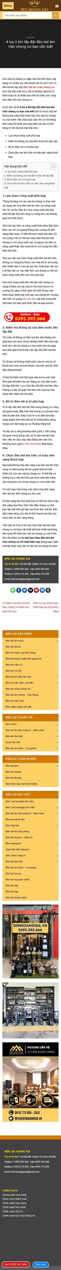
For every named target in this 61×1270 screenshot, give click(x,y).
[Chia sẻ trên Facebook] (18, 590)
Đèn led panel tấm (15, 819)
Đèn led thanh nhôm (16, 897)
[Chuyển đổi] (57, 640)
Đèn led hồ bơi (13, 646)
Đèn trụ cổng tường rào (18, 688)
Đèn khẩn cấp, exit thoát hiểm (21, 783)
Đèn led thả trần (14, 736)
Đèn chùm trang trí (16, 855)
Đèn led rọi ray (13, 873)
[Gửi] (55, 15)
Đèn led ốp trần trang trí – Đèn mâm (25, 730)
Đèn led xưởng (13, 771)
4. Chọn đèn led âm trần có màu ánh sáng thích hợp (29, 185)
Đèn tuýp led (12, 825)
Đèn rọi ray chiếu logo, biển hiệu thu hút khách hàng (46, 607)
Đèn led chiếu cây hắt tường (20, 652)
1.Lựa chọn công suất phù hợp (20, 171)
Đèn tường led (13, 843)
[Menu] (8, 5)
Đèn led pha (12, 765)
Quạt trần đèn (13, 742)
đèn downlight (33, 443)
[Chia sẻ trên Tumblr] (48, 590)
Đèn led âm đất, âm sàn (18, 676)
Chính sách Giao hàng (14, 1203)
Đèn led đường (13, 777)
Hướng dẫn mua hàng (14, 1194)
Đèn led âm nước (15, 640)
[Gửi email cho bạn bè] (30, 590)
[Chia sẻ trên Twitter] (24, 590)
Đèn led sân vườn (15, 700)
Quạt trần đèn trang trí (17, 849)
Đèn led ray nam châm (18, 879)
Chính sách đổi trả (12, 1211)
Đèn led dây (12, 885)
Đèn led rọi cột (13, 670)
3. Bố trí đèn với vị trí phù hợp (20, 179)
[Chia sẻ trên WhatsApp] (13, 590)
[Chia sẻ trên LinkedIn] (42, 590)
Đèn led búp (12, 891)
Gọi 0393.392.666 (16, 1264)
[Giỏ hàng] (57, 5)
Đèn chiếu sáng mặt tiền (19, 706)
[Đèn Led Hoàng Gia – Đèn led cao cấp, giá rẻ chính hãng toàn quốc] (34, 5)
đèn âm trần (29, 298)
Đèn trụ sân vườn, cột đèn (20, 682)
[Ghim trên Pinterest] (36, 590)
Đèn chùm (11, 724)
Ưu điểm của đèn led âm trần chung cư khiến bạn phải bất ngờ (16, 607)
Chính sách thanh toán (14, 1198)
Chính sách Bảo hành (14, 1207)
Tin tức (30, 38)
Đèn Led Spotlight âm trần (20, 801)
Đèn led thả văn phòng (17, 831)
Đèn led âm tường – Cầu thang (22, 694)
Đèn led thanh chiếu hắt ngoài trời (23, 658)
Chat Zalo (40, 1264)
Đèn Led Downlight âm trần (20, 807)
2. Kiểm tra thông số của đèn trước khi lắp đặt (29, 175)
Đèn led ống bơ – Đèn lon (19, 837)
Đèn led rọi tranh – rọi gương (21, 748)
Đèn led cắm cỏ (14, 664)
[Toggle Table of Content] (51, 167)
